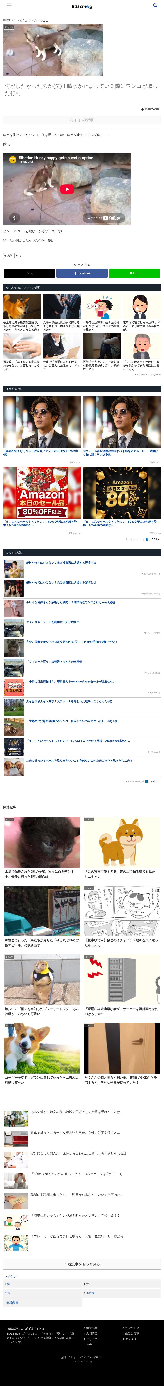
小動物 (90, 1293)
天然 (9, 255)
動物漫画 (12, 1302)
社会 (89, 1344)
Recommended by (143, 374)
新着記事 (91, 1327)
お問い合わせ (68, 1357)
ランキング (132, 1327)
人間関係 (91, 1333)
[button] (11, 911)
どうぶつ (12, 1276)
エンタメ (130, 1339)
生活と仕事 (132, 1333)
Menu (9, 5)
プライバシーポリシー (91, 1357)
